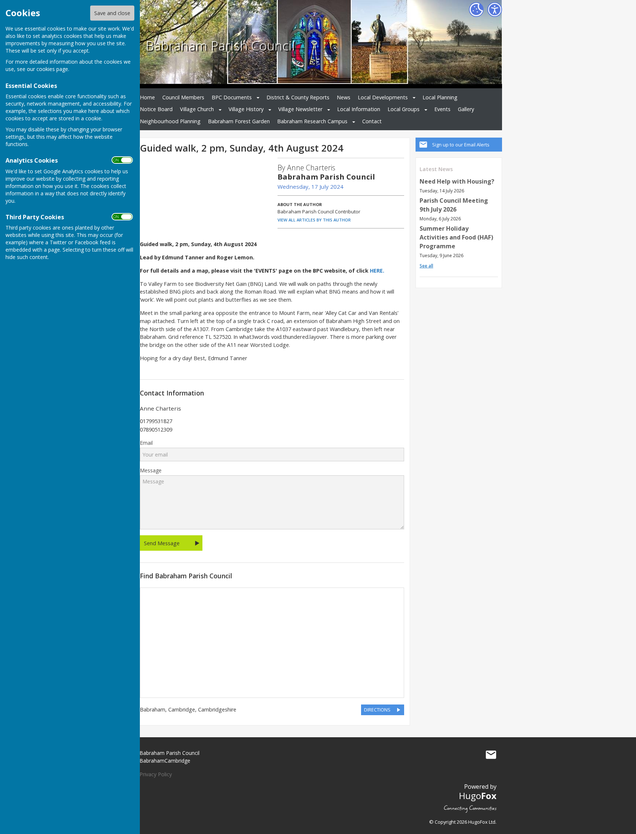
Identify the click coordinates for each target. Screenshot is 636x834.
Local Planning (440, 97)
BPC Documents (232, 97)
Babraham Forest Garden (239, 121)
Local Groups (404, 109)
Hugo (478, 795)
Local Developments (383, 97)
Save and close (112, 13)
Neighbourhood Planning (170, 121)
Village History (246, 109)
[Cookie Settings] (476, 9)
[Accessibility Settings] (494, 9)
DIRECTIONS (377, 709)
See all (426, 266)
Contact (372, 121)
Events (442, 109)
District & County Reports (297, 97)
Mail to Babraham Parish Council (491, 754)
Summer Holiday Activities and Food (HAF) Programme (456, 237)
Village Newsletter (300, 109)
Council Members (183, 97)
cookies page (52, 68)
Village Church (197, 109)
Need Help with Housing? (457, 181)
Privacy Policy (155, 774)
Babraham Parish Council (220, 45)
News (343, 97)
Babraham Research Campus (312, 121)
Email (146, 443)
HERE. (377, 270)
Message (151, 470)
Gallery (466, 109)
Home (147, 97)
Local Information (358, 109)
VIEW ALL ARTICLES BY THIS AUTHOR (314, 220)
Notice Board (156, 109)
